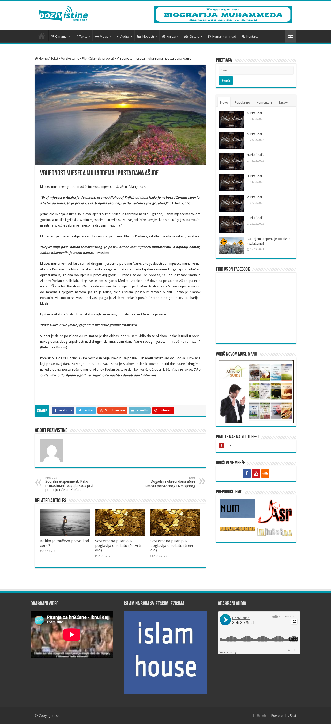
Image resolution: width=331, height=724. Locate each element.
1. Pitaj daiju (256, 218)
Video (104, 36)
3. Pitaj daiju (256, 176)
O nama (61, 36)
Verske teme (70, 58)
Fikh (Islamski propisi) (98, 58)
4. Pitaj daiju (256, 155)
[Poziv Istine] (63, 12)
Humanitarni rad (224, 36)
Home (43, 58)
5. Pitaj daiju (256, 134)
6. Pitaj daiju (256, 113)
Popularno (242, 102)
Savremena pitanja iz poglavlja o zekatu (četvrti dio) (118, 545)
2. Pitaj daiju (256, 197)
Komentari (264, 102)
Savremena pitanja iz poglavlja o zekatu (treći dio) (171, 545)
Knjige (171, 36)
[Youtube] (256, 473)
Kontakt (252, 36)
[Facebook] (247, 473)
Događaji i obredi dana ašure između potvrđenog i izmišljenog (170, 482)
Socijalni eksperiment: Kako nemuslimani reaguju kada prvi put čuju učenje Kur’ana (69, 484)
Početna (41, 35)
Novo (224, 102)
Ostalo (194, 36)
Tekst (83, 36)
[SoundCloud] (265, 473)
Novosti (148, 36)
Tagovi (283, 102)
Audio (124, 36)
